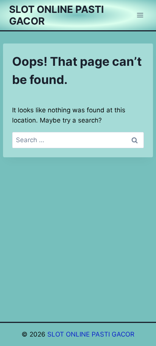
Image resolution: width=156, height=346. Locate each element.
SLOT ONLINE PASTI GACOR (90, 334)
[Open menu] (140, 15)
